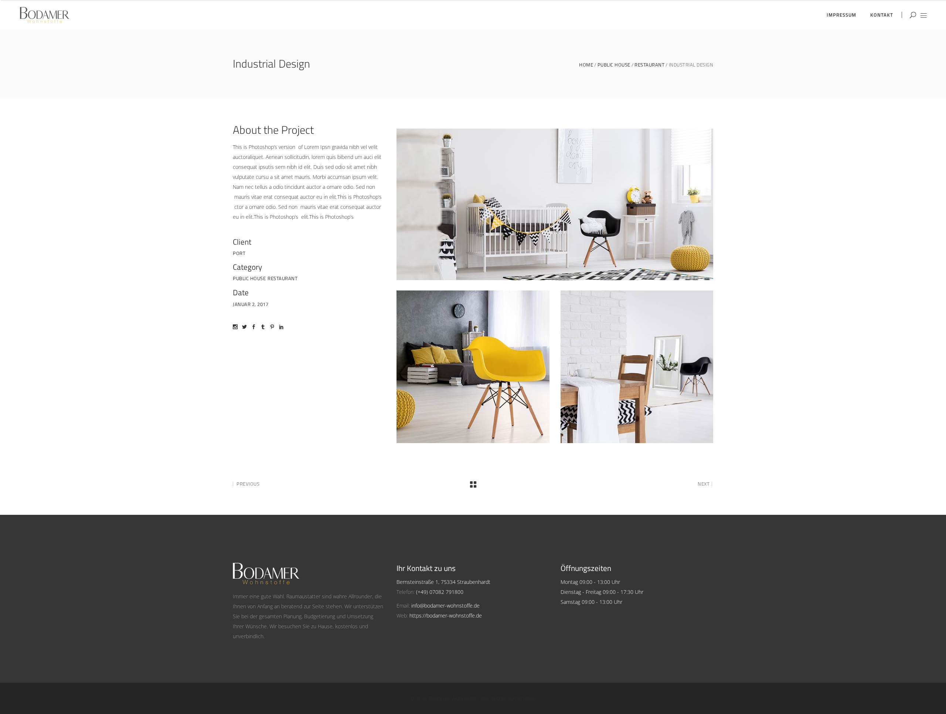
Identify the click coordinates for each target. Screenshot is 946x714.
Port (239, 253)
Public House (614, 64)
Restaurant (649, 64)
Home (586, 64)
